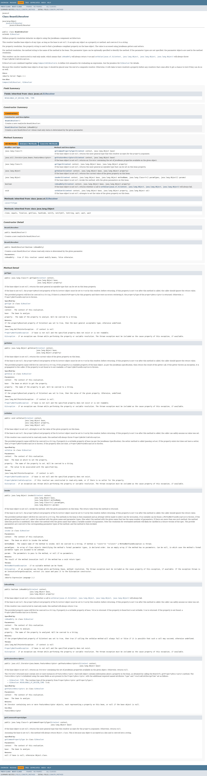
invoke (57, 177)
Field (18, 9)
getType (58, 164)
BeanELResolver (11, 121)
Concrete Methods (49, 144)
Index (43, 2)
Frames (29, 7)
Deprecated (35, 2)
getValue (58, 171)
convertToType (11, 203)
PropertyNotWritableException (18, 480)
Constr (24, 9)
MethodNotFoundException (16, 566)
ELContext (80, 151)
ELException (10, 336)
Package (13, 2)
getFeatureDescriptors (65, 158)
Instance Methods (28, 144)
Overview (4, 2)
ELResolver (15, 34)
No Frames (38, 7)
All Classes (51, 7)
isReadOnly (59, 184)
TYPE (32, 98)
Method (32, 9)
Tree (27, 2)
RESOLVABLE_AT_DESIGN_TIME (17, 98)
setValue (58, 191)
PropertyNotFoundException (17, 333)
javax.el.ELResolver (14, 23)
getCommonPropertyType (65, 151)
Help (49, 2)
